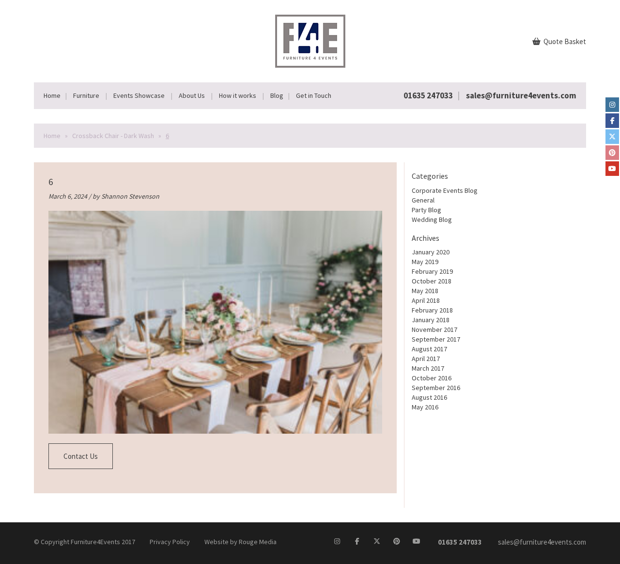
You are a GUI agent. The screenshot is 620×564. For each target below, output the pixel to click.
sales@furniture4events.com (521, 95)
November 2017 (434, 329)
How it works (237, 95)
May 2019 (425, 261)
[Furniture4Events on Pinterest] (612, 152)
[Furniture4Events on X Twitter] (612, 136)
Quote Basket (564, 41)
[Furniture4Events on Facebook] (612, 120)
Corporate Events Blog (445, 190)
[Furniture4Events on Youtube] (612, 168)
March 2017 (428, 368)
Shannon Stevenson (130, 196)
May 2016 (425, 407)
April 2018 (426, 300)
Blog (276, 95)
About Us (192, 95)
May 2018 (425, 290)
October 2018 (431, 281)
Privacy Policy (170, 541)
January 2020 (431, 252)
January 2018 (431, 319)
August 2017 (429, 349)
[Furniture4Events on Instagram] (612, 104)
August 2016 (429, 397)
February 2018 (432, 310)
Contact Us (80, 456)
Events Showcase (139, 95)
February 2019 (432, 271)
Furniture (86, 95)
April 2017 (426, 358)
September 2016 (436, 387)
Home (52, 95)
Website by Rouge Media (240, 541)
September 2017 (436, 339)
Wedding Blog (432, 219)
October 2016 (431, 378)
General (423, 200)
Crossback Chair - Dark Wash (113, 135)
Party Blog (426, 209)
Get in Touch (313, 95)
